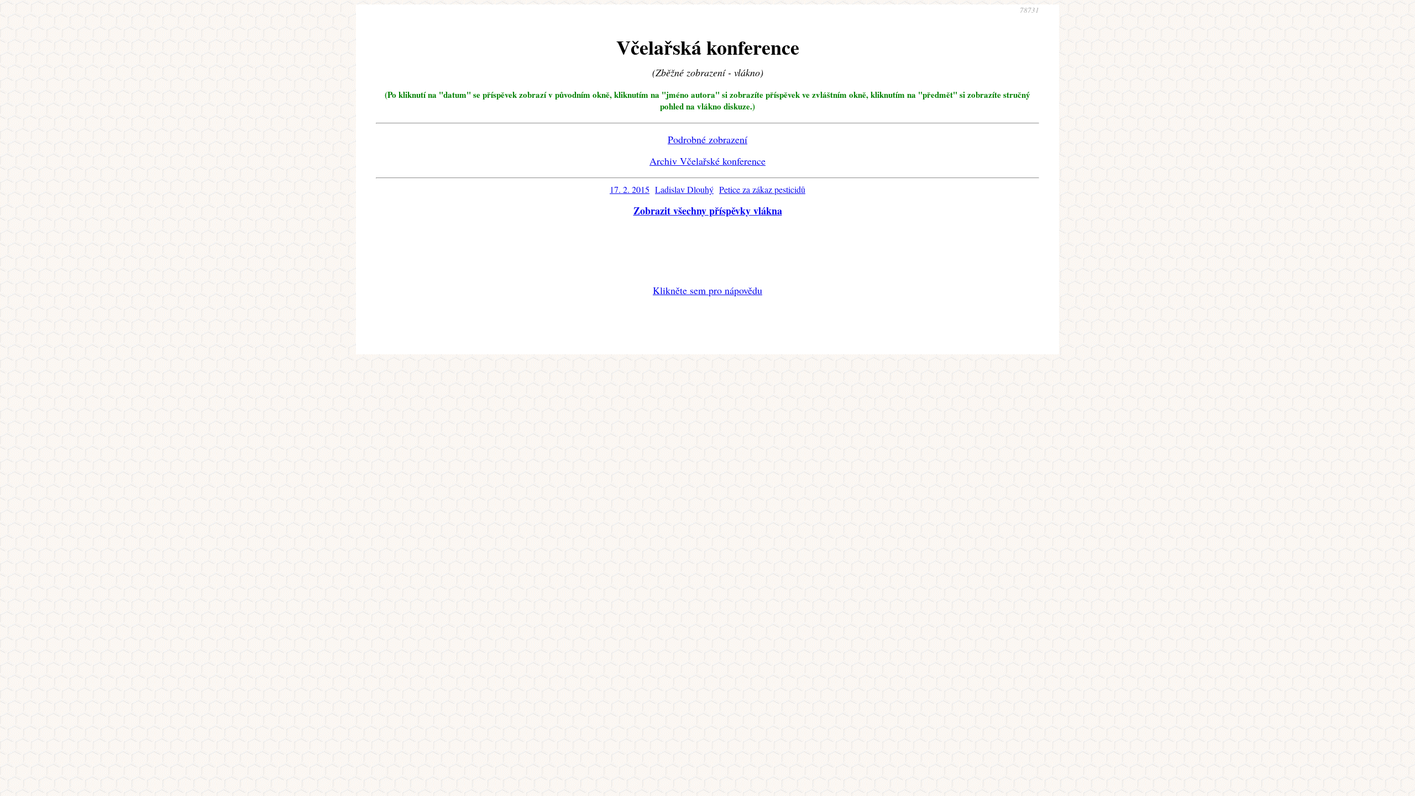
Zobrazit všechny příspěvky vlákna (707, 210)
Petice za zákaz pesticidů (762, 189)
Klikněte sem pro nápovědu (707, 290)
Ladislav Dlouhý (684, 189)
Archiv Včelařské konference (707, 160)
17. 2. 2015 (629, 189)
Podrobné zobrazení (707, 139)
